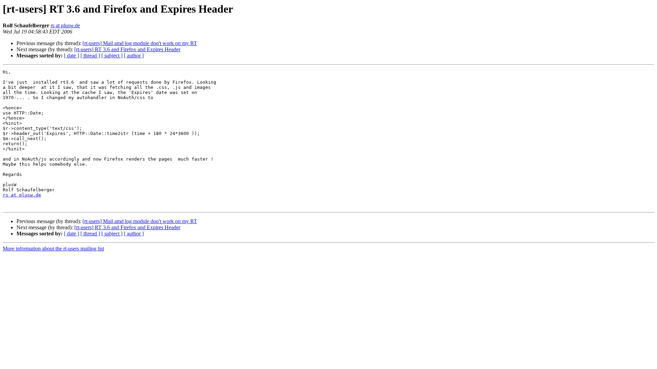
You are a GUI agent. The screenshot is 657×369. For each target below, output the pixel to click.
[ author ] (134, 55)
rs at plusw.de (65, 25)
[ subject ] (112, 55)
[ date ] (71, 55)
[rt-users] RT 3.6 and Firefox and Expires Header (127, 49)
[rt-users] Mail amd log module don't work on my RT (139, 43)
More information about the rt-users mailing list (53, 248)
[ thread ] (90, 55)
